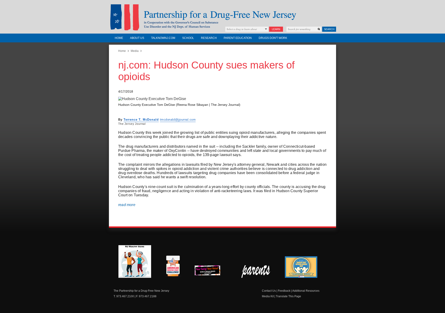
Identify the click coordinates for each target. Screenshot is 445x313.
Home (119, 38)
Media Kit (268, 296)
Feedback (284, 290)
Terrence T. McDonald (141, 119)
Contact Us (269, 290)
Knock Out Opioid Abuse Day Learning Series (301, 267)
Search (329, 29)
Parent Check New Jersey (256, 271)
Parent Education (238, 38)
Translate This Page (288, 296)
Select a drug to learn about (242, 29)
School (188, 38)
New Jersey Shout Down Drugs (211, 272)
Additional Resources (305, 290)
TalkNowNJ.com (163, 38)
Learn (276, 29)
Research (209, 38)
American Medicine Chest (173, 267)
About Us (137, 38)
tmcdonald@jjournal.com (178, 119)
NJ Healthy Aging (134, 261)
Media (135, 51)
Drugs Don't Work (273, 38)
